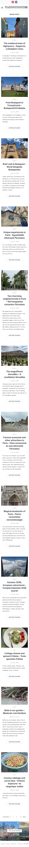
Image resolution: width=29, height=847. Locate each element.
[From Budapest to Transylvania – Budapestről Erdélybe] (14, 77)
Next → (25, 817)
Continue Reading (14, 66)
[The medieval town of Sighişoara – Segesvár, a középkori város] (14, 18)
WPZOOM (26, 843)
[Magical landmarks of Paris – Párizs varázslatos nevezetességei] (14, 486)
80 (21, 817)
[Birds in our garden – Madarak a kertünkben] (14, 688)
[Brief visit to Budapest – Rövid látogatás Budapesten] (14, 139)
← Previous (5, 817)
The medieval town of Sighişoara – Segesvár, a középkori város (14, 46)
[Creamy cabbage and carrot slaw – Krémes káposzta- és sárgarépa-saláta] (14, 753)
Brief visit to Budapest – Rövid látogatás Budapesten (14, 167)
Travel (14, 40)
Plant (14, 707)
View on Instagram (14, 830)
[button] (2, 7)
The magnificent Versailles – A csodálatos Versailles (14, 374)
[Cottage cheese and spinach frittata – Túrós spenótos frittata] (14, 628)
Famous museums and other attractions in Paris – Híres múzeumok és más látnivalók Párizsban (14, 443)
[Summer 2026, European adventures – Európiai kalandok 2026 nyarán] (14, 557)
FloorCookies (16, 7)
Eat (14, 650)
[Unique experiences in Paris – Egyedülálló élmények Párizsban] (14, 207)
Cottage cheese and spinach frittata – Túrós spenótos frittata (14, 656)
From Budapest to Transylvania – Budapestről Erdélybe (14, 105)
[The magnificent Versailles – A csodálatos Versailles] (14, 346)
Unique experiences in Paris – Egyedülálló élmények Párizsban (14, 235)
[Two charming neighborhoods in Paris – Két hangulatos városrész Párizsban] (14, 271)
